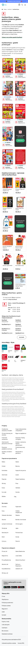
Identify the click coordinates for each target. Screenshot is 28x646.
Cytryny (4, 541)
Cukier (3, 466)
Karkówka (4, 470)
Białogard (18, 329)
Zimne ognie (19, 524)
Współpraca (5, 599)
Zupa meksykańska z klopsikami (21, 429)
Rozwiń (21, 337)
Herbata (18, 488)
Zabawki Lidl (19, 569)
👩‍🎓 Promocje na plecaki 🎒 (14, 1)
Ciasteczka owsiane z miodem (7, 429)
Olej (15, 496)
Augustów (18, 320)
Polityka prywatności (7, 602)
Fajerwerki (18, 506)
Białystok (7, 333)
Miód (3, 537)
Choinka (4, 506)
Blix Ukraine (5, 631)
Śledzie (18, 515)
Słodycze (4, 528)
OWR (3, 612)
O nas (3, 596)
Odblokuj (20, 140)
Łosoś (17, 475)
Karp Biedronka (6, 569)
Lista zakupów (5, 624)
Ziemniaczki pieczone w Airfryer (7, 442)
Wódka (4, 496)
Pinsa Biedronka (6, 560)
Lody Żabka (19, 556)
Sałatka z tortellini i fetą (7, 452)
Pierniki (18, 541)
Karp (3, 511)
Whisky (4, 483)
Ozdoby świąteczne (19, 511)
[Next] (27, 1)
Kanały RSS (21, 643)
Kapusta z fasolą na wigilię (20, 438)
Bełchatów (19, 325)
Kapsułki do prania (21, 470)
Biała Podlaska (6, 329)
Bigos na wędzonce (21, 433)
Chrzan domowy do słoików (7, 434)
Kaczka (18, 492)
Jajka (17, 528)
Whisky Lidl (5, 573)
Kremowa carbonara (5, 438)
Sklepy (5, 9)
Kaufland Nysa (16, 9)
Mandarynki (5, 532)
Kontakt (4, 615)
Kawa (3, 488)
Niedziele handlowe (7, 634)
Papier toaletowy (20, 479)
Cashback (4, 628)
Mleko (3, 462)
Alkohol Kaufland (20, 560)
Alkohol (4, 519)
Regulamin (5, 609)
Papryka (4, 479)
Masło (17, 462)
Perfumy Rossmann (19, 565)
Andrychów (5, 320)
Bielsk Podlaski (20, 333)
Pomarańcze (19, 532)
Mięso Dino (5, 556)
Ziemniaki (4, 475)
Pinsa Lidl (4, 551)
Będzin (6, 324)
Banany (18, 466)
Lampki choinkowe (7, 524)
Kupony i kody (5, 621)
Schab (17, 537)
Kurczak (4, 492)
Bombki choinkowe (21, 519)
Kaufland (10, 9)
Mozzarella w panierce (19, 452)
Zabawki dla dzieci (7, 515)
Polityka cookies (6, 605)
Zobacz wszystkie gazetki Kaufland (12, 37)
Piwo (17, 483)
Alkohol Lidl (5, 564)
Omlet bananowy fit (20, 448)
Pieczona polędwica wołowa (7, 448)
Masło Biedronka (20, 551)
